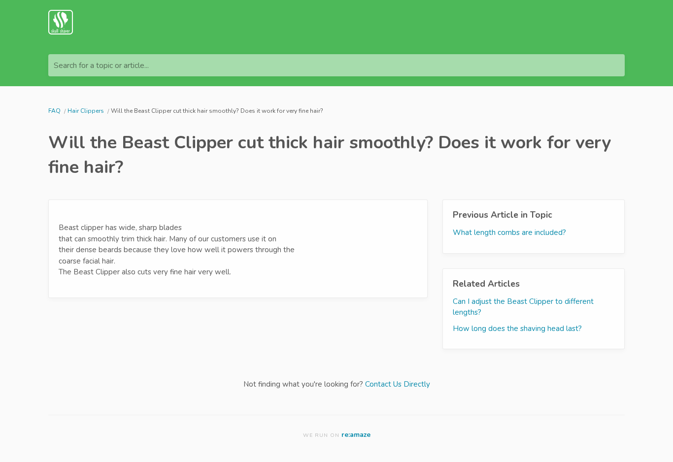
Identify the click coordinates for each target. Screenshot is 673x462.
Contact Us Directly (397, 384)
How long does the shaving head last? (517, 328)
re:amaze (355, 434)
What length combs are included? (509, 232)
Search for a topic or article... (101, 65)
